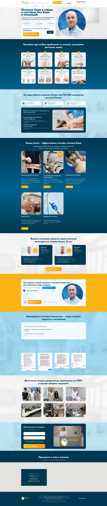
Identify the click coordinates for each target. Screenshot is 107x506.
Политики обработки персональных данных (36, 441)
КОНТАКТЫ (75, 6)
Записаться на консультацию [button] (34, 480)
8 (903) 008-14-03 (81, 1)
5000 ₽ (60, 155)
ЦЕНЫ (57, 6)
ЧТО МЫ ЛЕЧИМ (35, 6)
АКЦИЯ (60, 153)
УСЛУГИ (42, 6)
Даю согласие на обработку (30, 440)
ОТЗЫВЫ (68, 6)
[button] (57, 2)
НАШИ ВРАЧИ (50, 6)
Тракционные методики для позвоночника (52, 176)
